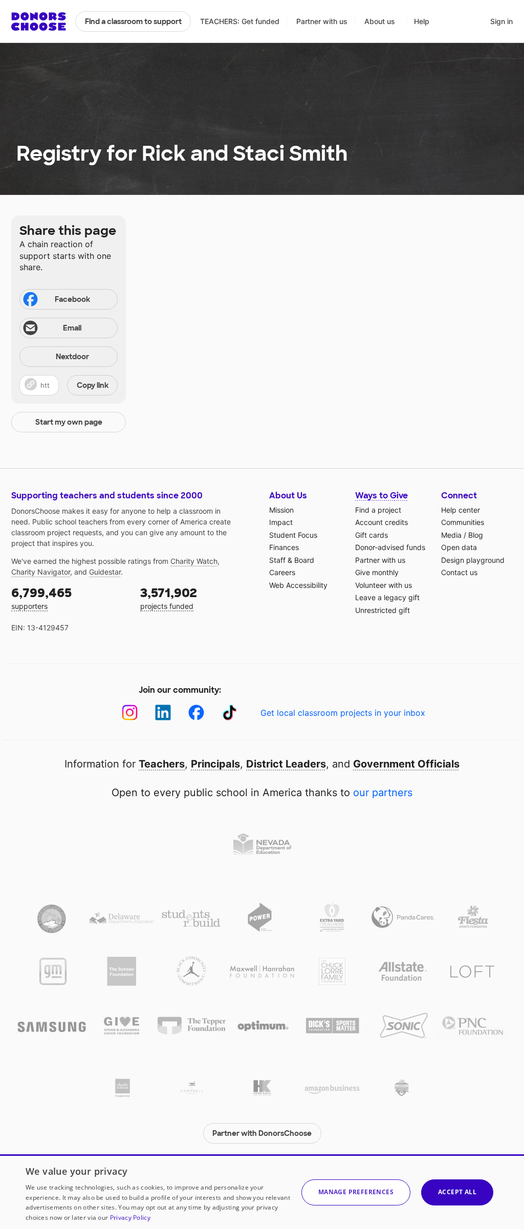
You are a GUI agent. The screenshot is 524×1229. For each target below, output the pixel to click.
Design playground (473, 560)
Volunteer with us (383, 585)
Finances (284, 547)
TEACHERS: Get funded (239, 21)
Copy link (92, 385)
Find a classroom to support (133, 21)
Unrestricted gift (382, 610)
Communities (462, 522)
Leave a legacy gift (387, 597)
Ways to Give (381, 495)
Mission (281, 510)
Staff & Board (291, 560)
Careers (282, 572)
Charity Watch (193, 561)
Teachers (162, 764)
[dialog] (262, 1191)
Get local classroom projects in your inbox (342, 713)
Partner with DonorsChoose (262, 1133)
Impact (281, 522)
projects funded (168, 598)
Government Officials (406, 764)
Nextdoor (72, 356)
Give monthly (377, 572)
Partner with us (321, 21)
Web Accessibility (298, 585)
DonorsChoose (38, 21)
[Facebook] (196, 712)
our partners (382, 792)
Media (451, 535)
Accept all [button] (457, 1192)
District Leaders (286, 764)
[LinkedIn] (163, 712)
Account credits (381, 522)
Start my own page (68, 422)
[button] (68, 385)
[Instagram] (129, 712)
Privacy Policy (130, 1217)
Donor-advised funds (390, 547)
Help (421, 21)
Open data (459, 547)
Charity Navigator (40, 571)
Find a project (378, 510)
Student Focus (293, 535)
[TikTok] (229, 712)
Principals (215, 764)
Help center (460, 510)
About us (379, 21)
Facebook (72, 299)
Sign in (501, 21)
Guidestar (105, 571)
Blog (475, 535)
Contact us (459, 572)
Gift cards (371, 535)
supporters (41, 598)
